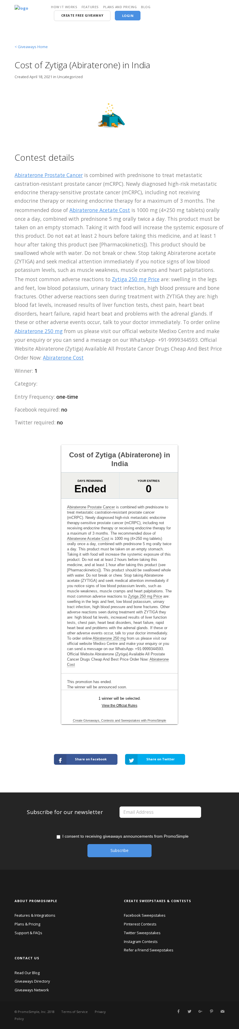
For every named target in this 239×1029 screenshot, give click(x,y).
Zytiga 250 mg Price (135, 279)
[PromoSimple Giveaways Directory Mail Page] (222, 1011)
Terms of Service (74, 1011)
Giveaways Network (32, 990)
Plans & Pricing (27, 924)
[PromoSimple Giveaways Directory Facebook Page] (178, 1011)
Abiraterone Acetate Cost (99, 210)
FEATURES (90, 7)
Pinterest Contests (140, 924)
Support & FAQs (28, 932)
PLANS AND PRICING (120, 7)
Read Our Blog (27, 972)
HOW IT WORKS (64, 7)
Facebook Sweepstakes (145, 915)
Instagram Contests (141, 941)
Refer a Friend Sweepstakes (148, 950)
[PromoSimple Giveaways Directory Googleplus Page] (200, 1011)
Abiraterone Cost (63, 357)
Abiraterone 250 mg (39, 331)
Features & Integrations (35, 915)
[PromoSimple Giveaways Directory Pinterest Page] (211, 1011)
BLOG (145, 7)
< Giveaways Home (31, 46)
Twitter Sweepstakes (142, 932)
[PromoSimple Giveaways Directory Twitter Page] (189, 1011)
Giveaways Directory (32, 981)
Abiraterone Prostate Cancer (49, 175)
